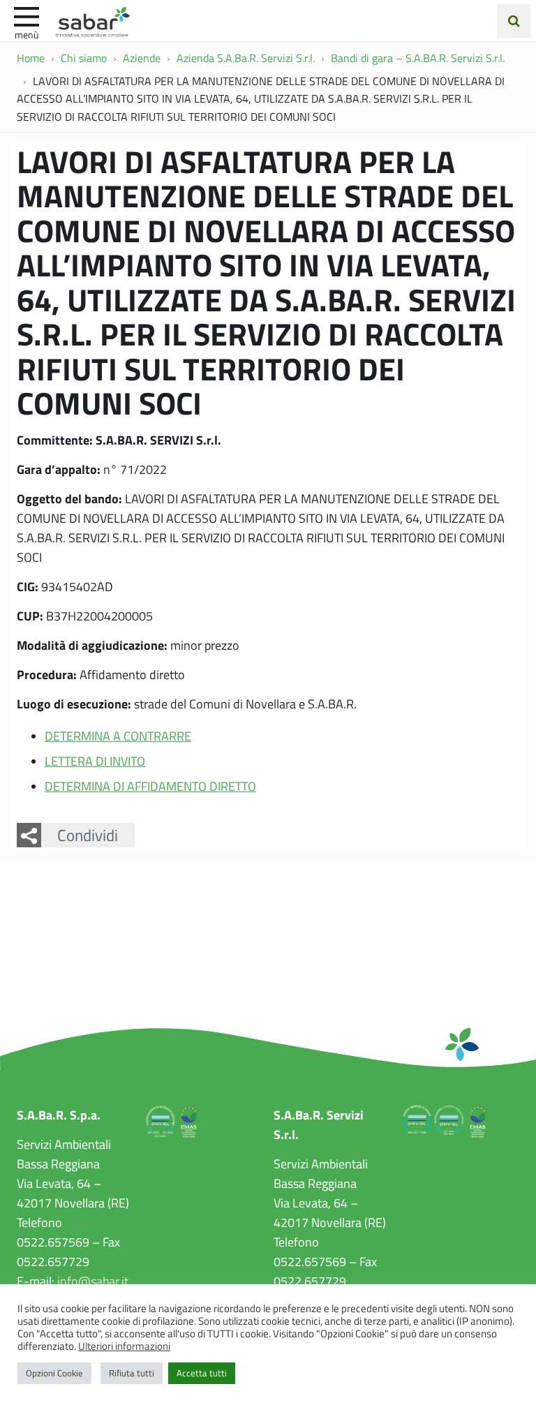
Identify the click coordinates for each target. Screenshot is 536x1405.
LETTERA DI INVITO (95, 760)
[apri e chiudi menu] (26, 15)
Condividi (87, 835)
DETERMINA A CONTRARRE (118, 735)
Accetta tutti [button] (202, 1373)
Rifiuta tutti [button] (131, 1373)
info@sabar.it (92, 1280)
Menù (26, 34)
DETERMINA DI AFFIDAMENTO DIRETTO (150, 786)
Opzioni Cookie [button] (54, 1373)
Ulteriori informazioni (124, 1346)
